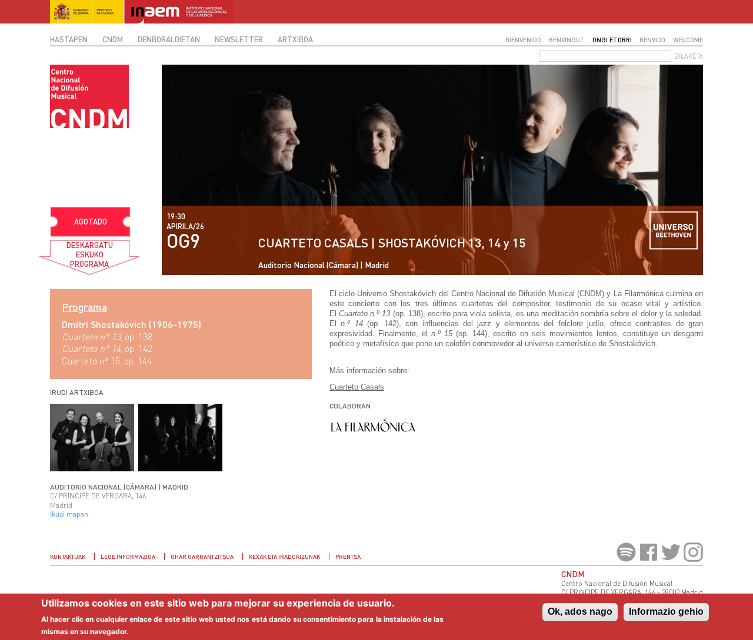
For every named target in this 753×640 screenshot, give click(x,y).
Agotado (90, 221)
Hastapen (69, 39)
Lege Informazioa (128, 556)
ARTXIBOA (295, 39)
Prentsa (348, 556)
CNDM (112, 39)
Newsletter (239, 39)
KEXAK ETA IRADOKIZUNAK (284, 556)
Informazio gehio (666, 611)
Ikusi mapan (69, 514)
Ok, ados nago (580, 611)
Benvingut (567, 39)
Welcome (688, 39)
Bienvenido (523, 39)
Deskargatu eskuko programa (89, 254)
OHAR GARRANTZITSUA (202, 556)
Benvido (652, 39)
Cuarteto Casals (356, 387)
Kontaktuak (67, 556)
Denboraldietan (169, 39)
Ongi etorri (612, 39)
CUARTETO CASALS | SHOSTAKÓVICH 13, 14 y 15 (391, 242)
